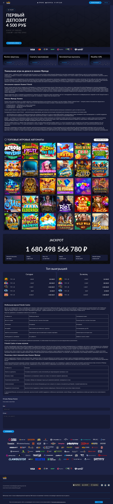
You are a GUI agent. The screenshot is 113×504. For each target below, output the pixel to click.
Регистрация (95, 2)
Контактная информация (12, 488)
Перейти (9, 62)
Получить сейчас (13, 43)
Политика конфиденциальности (14, 486)
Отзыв (4, 413)
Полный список (101, 139)
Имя (4, 406)
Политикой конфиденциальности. (59, 502)
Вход (106, 2)
